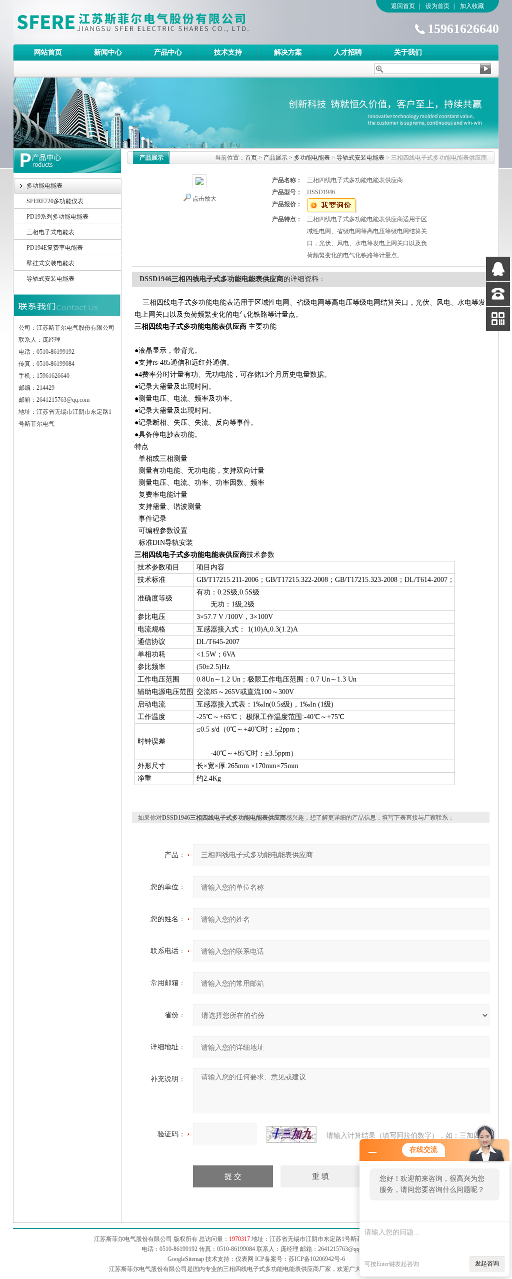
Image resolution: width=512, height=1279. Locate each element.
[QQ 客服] (498, 269)
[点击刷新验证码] (291, 1134)
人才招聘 (348, 52)
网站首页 (48, 52)
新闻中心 (108, 52)
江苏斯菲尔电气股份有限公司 (150, 22)
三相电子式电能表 (50, 232)
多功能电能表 (44, 185)
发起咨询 (487, 1263)
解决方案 (288, 52)
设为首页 (438, 6)
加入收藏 (472, 6)
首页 (251, 157)
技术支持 (228, 52)
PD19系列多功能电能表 (57, 216)
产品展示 (276, 157)
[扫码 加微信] (498, 319)
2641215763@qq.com (344, 1248)
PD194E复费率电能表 (54, 247)
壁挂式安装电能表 (50, 263)
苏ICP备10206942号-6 (316, 1258)
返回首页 (403, 6)
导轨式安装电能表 (50, 278)
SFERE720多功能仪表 (55, 201)
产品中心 (168, 52)
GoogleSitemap (186, 1258)
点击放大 (204, 198)
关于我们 (408, 52)
